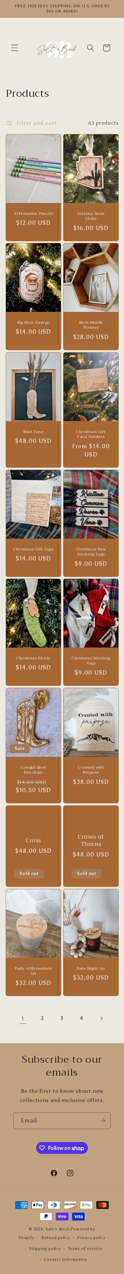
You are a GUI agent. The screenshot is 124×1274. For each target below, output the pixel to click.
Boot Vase (33, 432)
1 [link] (22, 1018)
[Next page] (101, 1018)
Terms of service (85, 1248)
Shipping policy (45, 1248)
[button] (14, 48)
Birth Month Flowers (91, 325)
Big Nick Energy (33, 322)
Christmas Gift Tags (33, 549)
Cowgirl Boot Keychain (33, 770)
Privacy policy (91, 1237)
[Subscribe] (102, 1120)
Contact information (65, 1259)
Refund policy (55, 1237)
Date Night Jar (90, 968)
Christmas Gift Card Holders (90, 434)
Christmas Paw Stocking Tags (91, 552)
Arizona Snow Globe (90, 216)
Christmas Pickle (33, 658)
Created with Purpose (91, 770)
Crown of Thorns (91, 840)
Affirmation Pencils (33, 214)
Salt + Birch (57, 1229)
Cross (33, 840)
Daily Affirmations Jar (33, 971)
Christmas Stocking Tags (90, 661)
